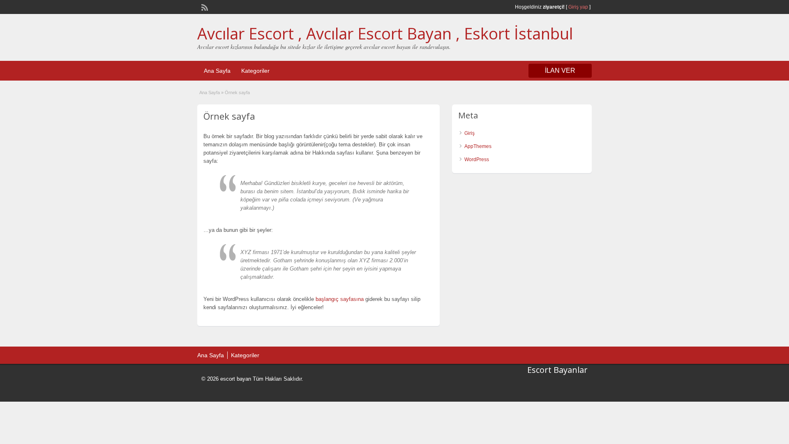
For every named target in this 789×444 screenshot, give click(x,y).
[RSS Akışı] (204, 6)
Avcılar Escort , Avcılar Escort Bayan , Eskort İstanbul (385, 33)
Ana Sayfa (217, 70)
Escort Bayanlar (557, 369)
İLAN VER (560, 70)
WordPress (476, 159)
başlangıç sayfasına (340, 299)
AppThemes (477, 146)
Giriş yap (578, 7)
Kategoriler (255, 70)
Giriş (469, 133)
